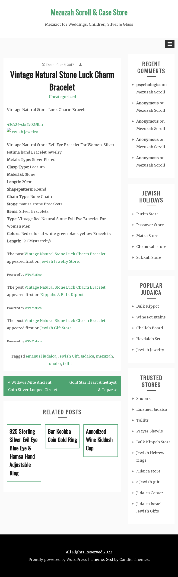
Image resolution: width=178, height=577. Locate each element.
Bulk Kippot (147, 306)
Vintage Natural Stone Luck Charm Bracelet (65, 254)
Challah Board (149, 328)
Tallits (142, 420)
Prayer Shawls (149, 431)
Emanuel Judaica (151, 409)
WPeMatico (33, 274)
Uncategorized (62, 96)
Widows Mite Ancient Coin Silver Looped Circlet (32, 386)
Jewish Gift (68, 356)
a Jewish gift (147, 482)
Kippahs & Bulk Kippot (62, 294)
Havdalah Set (148, 338)
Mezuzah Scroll (150, 92)
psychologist (148, 84)
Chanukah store (151, 246)
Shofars (143, 398)
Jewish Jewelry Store (59, 261)
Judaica (87, 356)
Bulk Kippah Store (153, 442)
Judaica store (148, 471)
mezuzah (104, 356)
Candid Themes (134, 559)
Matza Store (147, 235)
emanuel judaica (41, 356)
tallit (67, 363)
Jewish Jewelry (150, 349)
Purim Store (147, 214)
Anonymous (147, 103)
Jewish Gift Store (56, 328)
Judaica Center (149, 493)
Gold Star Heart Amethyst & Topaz (93, 386)
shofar (55, 363)
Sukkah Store (148, 257)
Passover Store (150, 224)
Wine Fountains (151, 317)
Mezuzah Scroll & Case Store (89, 11)
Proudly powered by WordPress (58, 559)
